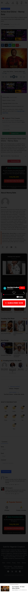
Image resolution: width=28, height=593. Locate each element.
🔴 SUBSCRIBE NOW (14, 303)
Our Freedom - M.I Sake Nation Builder (18, 587)
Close (22, 287)
